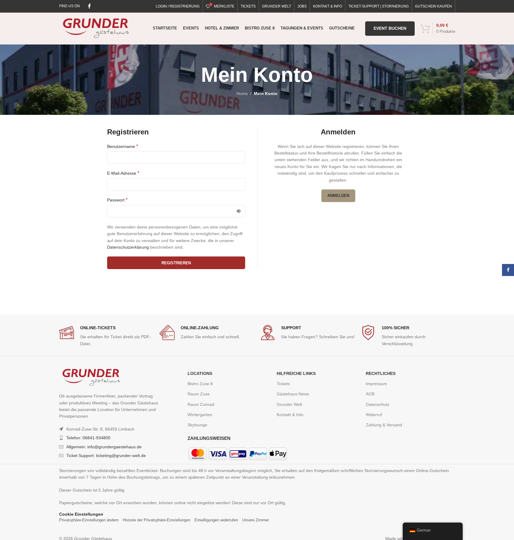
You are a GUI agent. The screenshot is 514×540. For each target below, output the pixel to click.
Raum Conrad (201, 404)
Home (242, 93)
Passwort (117, 199)
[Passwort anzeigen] (239, 211)
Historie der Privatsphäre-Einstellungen (156, 520)
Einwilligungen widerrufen (216, 520)
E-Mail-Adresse (123, 173)
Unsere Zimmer (255, 520)
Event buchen (390, 28)
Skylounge (197, 424)
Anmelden (338, 195)
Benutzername (122, 146)
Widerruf (374, 414)
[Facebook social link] (89, 6)
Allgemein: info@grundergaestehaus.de (104, 446)
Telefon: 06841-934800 (88, 437)
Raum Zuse (199, 393)
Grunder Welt (289, 404)
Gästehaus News (293, 393)
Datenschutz (377, 404)
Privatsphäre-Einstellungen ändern (89, 520)
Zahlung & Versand (384, 424)
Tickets (283, 383)
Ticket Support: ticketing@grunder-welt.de (106, 455)
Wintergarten (200, 414)
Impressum (376, 383)
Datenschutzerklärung (128, 247)
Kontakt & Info (290, 414)
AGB (370, 393)
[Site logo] (96, 28)
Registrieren (176, 263)
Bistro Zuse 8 (200, 383)
